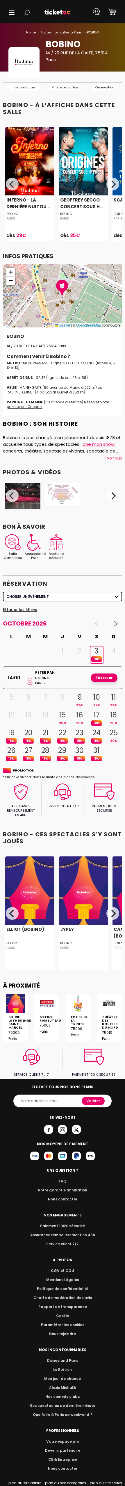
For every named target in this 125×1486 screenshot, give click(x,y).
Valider (93, 1100)
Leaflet (64, 324)
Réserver (104, 677)
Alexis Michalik (62, 1387)
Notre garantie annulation (62, 1190)
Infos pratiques (23, 87)
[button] (12, 12)
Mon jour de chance (62, 1378)
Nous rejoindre (62, 1333)
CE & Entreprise (62, 1459)
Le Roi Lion (62, 1369)
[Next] (112, 184)
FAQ (62, 1181)
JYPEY (67, 929)
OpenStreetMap (88, 324)
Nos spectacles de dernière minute (62, 1405)
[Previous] (12, 184)
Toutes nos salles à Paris (61, 32)
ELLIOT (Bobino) (25, 929)
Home (31, 32)
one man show (99, 444)
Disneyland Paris (62, 1360)
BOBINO (12, 213)
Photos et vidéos (65, 87)
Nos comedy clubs (62, 1396)
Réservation (104, 87)
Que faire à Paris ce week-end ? (62, 1414)
